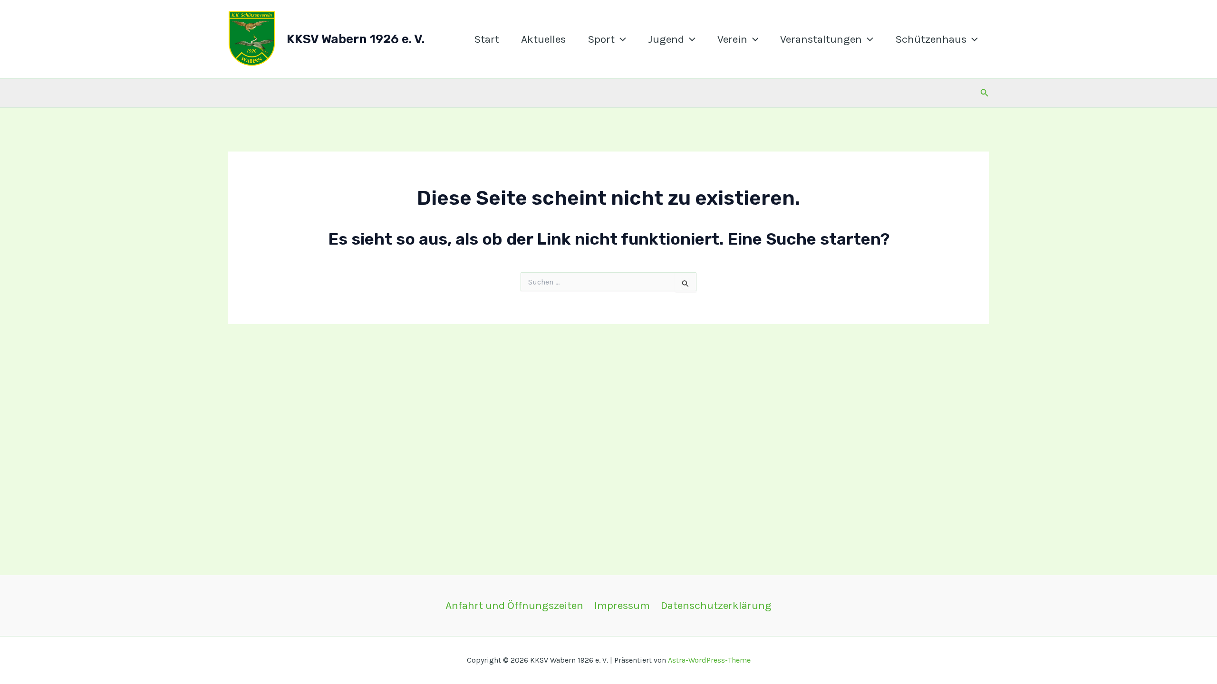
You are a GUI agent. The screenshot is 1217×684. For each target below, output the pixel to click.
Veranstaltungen (821, 39)
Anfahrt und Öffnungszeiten (514, 605)
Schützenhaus (930, 39)
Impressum (622, 605)
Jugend (666, 39)
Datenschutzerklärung (716, 605)
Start (486, 39)
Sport (601, 39)
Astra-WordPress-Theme (709, 660)
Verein (732, 39)
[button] (620, 39)
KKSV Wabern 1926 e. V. (356, 39)
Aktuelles (543, 39)
